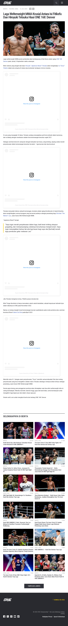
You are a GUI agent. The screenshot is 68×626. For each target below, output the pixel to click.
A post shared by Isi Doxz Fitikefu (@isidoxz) (31, 373)
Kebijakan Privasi (47, 617)
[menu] (62, 3)
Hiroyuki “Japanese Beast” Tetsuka (36, 66)
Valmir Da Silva (17, 312)
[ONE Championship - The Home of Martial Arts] (7, 3)
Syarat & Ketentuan (59, 617)
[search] (56, 3)
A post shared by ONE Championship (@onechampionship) (31, 129)
